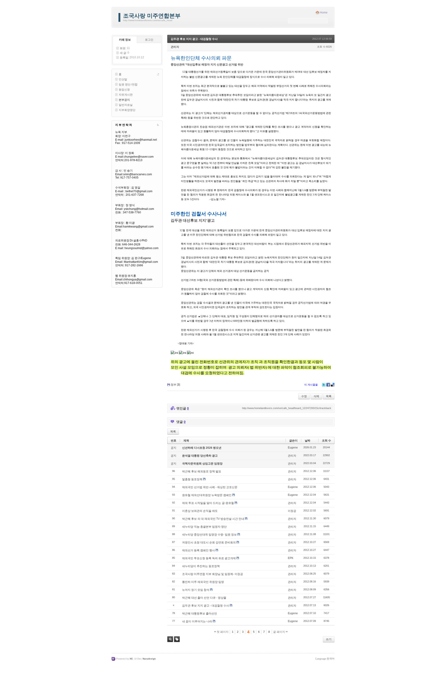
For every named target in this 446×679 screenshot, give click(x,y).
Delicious (332, 385)
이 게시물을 (311, 384)
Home (324, 12)
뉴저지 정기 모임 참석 (195, 589)
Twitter (324, 385)
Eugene (293, 447)
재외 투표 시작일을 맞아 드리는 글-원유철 (208, 503)
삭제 (316, 396)
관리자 (292, 455)
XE (131, 658)
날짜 (307, 440)
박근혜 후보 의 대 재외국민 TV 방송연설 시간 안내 (213, 518)
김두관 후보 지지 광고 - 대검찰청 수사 (194, 39)
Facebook (328, 385)
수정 (304, 396)
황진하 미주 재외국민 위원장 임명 (203, 582)
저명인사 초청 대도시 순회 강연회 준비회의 (209, 542)
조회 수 (326, 440)
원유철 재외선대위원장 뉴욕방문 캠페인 (207, 495)
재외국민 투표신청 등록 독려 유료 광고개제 (209, 558)
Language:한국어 (324, 658)
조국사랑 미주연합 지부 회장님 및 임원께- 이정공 (212, 574)
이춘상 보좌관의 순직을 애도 (200, 511)
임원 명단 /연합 (128, 84)
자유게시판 (126, 94)
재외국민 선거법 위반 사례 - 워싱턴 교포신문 (209, 487)
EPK (290, 558)
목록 (328, 396)
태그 (177, 639)
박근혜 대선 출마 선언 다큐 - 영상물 (204, 597)
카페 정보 (125, 39)
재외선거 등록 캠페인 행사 (198, 550)
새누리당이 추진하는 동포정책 (201, 566)
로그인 (149, 39)
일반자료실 (126, 105)
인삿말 (123, 79)
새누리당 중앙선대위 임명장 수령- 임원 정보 (209, 534)
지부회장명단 (127, 110)
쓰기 (328, 639)
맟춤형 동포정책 (192, 479)
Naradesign (149, 658)
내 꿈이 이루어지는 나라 (197, 621)
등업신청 (124, 89)
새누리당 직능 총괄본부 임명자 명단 (204, 526)
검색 (170, 639)
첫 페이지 (222, 632)
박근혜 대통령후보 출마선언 (199, 613)
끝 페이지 (279, 632)
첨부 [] (175, 384)
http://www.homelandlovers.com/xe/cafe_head (147, 20)
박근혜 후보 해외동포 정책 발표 (201, 471)
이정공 (292, 511)
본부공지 (124, 99)
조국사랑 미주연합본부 (151, 16)
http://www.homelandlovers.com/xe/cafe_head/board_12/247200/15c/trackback (286, 408)
